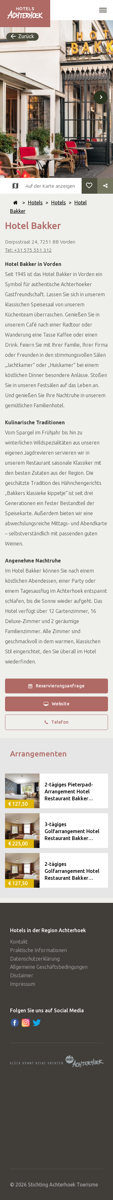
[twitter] (36, 1022)
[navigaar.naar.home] (15, 202)
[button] (103, 11)
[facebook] (14, 1022)
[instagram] (25, 1022)
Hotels (35, 202)
